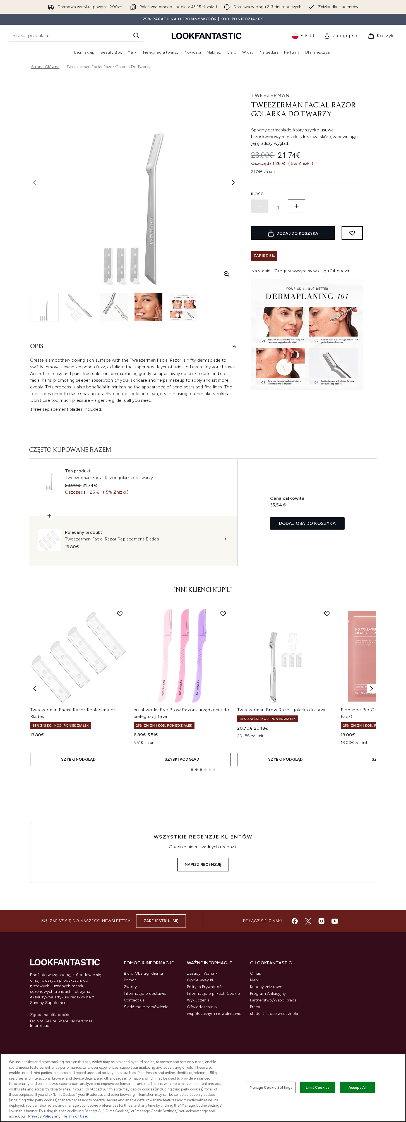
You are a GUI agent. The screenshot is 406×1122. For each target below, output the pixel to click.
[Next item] (371, 688)
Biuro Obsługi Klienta (143, 973)
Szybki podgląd (78, 759)
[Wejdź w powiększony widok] (226, 274)
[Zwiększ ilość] (296, 206)
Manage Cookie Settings (271, 1087)
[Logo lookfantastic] (206, 35)
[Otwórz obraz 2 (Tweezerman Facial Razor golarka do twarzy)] (79, 307)
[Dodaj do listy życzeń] (352, 233)
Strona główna (45, 66)
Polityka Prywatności (206, 986)
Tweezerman (270, 95)
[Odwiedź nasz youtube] (335, 921)
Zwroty (130, 986)
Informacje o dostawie (145, 993)
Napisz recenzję (203, 864)
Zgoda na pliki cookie (50, 1015)
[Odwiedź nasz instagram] (321, 921)
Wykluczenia (198, 1000)
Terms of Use (75, 1116)
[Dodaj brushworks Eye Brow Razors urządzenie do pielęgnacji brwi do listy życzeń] (223, 613)
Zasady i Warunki (202, 973)
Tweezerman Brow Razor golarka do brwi (281, 709)
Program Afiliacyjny (268, 993)
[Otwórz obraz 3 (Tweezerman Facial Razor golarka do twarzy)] (114, 307)
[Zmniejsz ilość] (259, 206)
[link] (341, 35)
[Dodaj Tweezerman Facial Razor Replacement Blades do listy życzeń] (119, 613)
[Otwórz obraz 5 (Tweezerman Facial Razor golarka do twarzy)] (183, 307)
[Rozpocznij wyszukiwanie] (136, 35)
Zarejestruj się (161, 921)
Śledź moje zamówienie (146, 1007)
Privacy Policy (40, 1116)
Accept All (357, 1087)
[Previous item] (34, 688)
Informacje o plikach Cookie (213, 993)
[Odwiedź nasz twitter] (308, 921)
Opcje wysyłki (200, 980)
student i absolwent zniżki (274, 1013)
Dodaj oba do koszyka (307, 523)
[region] (203, 1088)
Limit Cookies (318, 1087)
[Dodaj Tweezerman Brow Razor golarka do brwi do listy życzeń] (326, 613)
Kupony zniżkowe (266, 986)
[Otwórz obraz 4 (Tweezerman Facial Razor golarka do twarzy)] (148, 307)
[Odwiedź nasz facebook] (294, 921)
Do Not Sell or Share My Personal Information (61, 1023)
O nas (255, 973)
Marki (255, 980)
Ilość (257, 194)
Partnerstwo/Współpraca (273, 1000)
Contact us (134, 1000)
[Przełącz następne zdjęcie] (233, 182)
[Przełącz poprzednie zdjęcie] (34, 182)
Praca (255, 1007)
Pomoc (130, 980)
